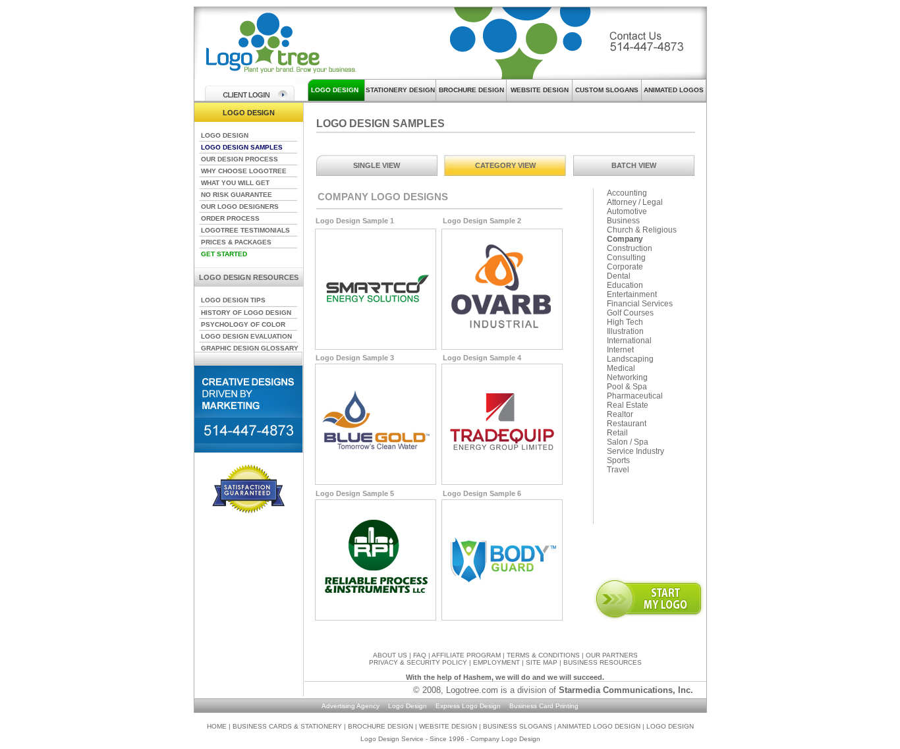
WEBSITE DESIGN (540, 90)
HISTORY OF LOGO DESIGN (246, 312)
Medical (621, 368)
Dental (619, 276)
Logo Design (407, 705)
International (629, 340)
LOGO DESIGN (334, 90)
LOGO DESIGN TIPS (233, 300)
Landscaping (630, 359)
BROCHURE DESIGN (471, 90)
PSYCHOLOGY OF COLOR (243, 324)
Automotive (627, 211)
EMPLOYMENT (496, 662)
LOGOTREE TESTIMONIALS (245, 230)
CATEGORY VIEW (505, 165)
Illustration (625, 331)
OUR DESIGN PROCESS (239, 159)
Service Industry (635, 451)
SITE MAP (541, 662)
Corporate (625, 266)
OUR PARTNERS (612, 655)
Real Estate (627, 405)
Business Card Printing (543, 705)
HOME (217, 726)
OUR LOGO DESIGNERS (240, 206)
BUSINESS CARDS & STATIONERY (288, 726)
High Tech (625, 322)
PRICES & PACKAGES (236, 242)
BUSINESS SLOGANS (518, 726)
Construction (629, 248)
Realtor (620, 414)
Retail (617, 432)
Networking (627, 377)
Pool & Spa (627, 386)
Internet (620, 349)
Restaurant (626, 423)
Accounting (627, 193)
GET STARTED (224, 254)
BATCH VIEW (633, 165)
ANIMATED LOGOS (674, 90)
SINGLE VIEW (376, 165)
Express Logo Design (468, 705)
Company (625, 239)
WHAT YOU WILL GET (235, 182)
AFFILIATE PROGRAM (466, 655)
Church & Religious (642, 230)
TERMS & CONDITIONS (543, 655)
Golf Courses (630, 313)
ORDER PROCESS (230, 218)
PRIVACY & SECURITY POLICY (418, 662)
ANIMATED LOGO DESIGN (598, 726)
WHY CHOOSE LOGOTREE (244, 171)
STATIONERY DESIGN (400, 90)
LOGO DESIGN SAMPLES (242, 147)
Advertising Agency (351, 705)
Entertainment (632, 294)
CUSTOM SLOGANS (606, 90)
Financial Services (640, 303)
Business (623, 220)
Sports (618, 460)
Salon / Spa (627, 442)
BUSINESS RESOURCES (602, 662)
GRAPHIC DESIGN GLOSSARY (249, 348)
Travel (618, 469)
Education (625, 285)
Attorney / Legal (635, 202)
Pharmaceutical (635, 396)
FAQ (419, 655)
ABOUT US (390, 655)
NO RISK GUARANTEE (236, 194)
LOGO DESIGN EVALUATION (246, 336)
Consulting (626, 257)
